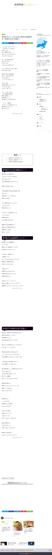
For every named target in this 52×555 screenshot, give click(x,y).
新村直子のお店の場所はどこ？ (16, 158)
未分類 (4, 34)
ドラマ (41, 116)
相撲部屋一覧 (42, 99)
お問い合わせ (33, 29)
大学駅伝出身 (42, 111)
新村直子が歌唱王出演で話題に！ (16, 161)
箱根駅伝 (42, 106)
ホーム (17, 29)
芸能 (41, 118)
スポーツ (40, 104)
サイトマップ (24, 29)
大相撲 (39, 97)
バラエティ (42, 119)
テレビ (39, 114)
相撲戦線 (26, 4)
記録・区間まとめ (44, 109)
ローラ (9, 478)
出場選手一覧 (43, 108)
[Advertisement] (26, 18)
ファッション (41, 122)
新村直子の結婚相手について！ (16, 159)
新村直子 (4, 478)
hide (19, 155)
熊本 (13, 478)
